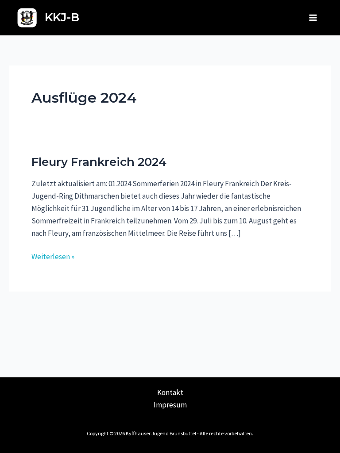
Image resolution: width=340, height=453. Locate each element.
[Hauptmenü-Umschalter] (313, 18)
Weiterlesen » (52, 255)
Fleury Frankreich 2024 (98, 162)
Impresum (170, 405)
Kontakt (170, 392)
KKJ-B (62, 17)
